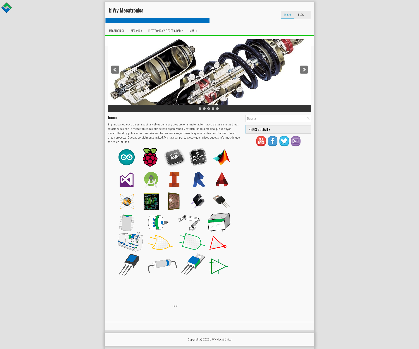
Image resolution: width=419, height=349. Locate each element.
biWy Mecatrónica (126, 10)
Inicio (287, 14)
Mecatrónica (116, 30)
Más (193, 30)
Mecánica (136, 30)
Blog (301, 14)
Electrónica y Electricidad (166, 30)
